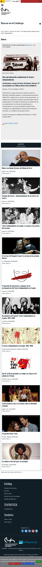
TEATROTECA (10, 505)
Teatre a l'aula (8, 519)
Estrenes (6, 491)
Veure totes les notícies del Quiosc (11, 472)
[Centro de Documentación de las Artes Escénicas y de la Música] (6, 11)
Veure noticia (5, 173)
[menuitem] (37, 5)
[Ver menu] (2, 5)
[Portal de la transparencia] (28, 542)
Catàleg (8, 484)
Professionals (8, 493)
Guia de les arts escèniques (12, 496)
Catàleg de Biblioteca (10, 499)
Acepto (39, 561)
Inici (2, 31)
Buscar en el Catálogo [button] (12, 23)
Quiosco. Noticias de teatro (12, 31)
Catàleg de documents (10, 488)
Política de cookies (28, 563)
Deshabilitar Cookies (15, 563)
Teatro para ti (8, 522)
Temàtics (8, 515)
